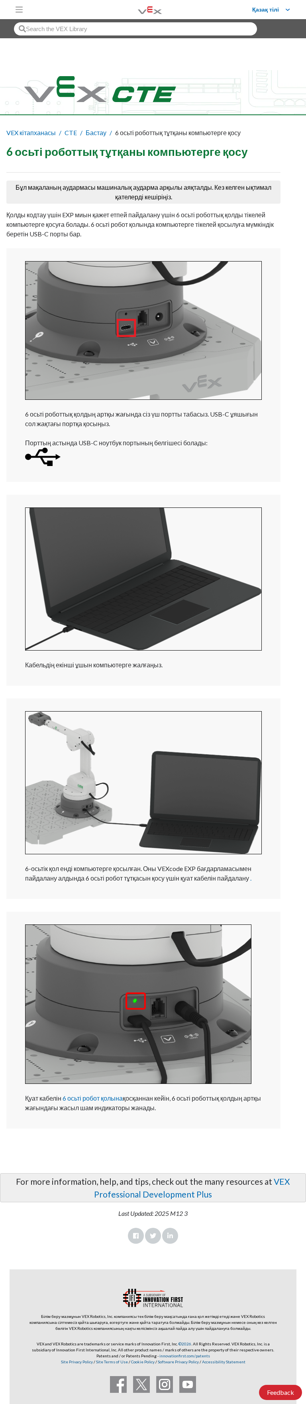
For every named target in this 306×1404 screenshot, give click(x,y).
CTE (71, 132)
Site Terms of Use (111, 1361)
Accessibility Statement (223, 1361)
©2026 (184, 1343)
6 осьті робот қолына (93, 1098)
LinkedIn (170, 1236)
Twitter (153, 1236)
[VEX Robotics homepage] (140, 9)
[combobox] (135, 28)
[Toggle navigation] (19, 9)
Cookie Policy (143, 1361)
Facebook (136, 1236)
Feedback (280, 1392)
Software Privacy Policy (178, 1361)
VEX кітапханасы (31, 132)
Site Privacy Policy (77, 1361)
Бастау (96, 132)
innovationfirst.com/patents (184, 1355)
